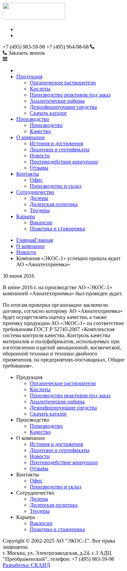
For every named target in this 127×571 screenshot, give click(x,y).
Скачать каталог (48, 113)
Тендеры (40, 210)
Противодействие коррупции (64, 162)
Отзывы (39, 168)
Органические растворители (63, 82)
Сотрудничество (35, 192)
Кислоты (40, 89)
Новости (40, 155)
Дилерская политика (54, 204)
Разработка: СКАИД (26, 565)
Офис (36, 180)
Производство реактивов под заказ (70, 95)
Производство (32, 119)
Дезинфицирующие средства (63, 107)
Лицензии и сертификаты (59, 149)
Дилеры (39, 198)
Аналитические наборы (57, 101)
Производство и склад (55, 186)
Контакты (27, 174)
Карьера (25, 216)
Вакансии (41, 222)
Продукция (29, 76)
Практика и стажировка (57, 228)
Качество (40, 131)
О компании (30, 137)
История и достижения (56, 143)
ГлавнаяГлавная (34, 240)
